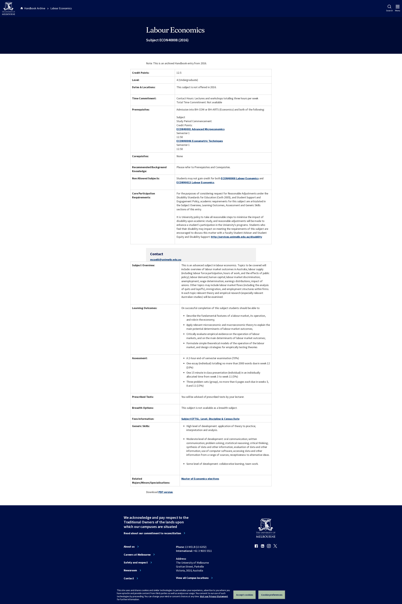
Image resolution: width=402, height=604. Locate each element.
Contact (129, 578)
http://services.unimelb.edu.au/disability (236, 237)
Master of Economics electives (200, 478)
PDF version (165, 492)
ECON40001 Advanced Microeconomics (201, 129)
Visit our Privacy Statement (214, 596)
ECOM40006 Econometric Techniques (200, 141)
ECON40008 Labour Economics (240, 178)
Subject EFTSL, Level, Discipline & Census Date (210, 419)
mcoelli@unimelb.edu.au (165, 259)
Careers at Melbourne (137, 554)
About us (129, 546)
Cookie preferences (271, 594)
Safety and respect (136, 562)
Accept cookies (244, 594)
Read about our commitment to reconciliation (152, 533)
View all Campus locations (192, 578)
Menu (397, 10)
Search (389, 10)
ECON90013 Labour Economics (195, 182)
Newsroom (130, 570)
